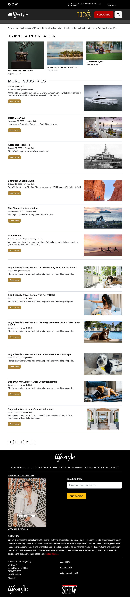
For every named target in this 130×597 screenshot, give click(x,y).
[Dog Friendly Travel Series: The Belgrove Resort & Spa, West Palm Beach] (103, 332)
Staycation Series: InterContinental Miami (30, 409)
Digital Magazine (111, 4)
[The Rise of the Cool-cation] (103, 218)
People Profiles (94, 467)
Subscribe (103, 14)
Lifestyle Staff (27, 90)
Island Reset (14, 235)
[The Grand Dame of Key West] (26, 55)
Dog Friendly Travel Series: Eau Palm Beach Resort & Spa (39, 354)
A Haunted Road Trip (19, 145)
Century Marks (16, 86)
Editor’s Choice (20, 467)
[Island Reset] (103, 245)
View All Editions (18, 529)
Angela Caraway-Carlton (32, 239)
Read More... (52, 554)
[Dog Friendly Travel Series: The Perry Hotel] (103, 305)
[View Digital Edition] (27, 502)
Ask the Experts (41, 467)
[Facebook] (9, 4)
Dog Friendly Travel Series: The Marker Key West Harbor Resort (42, 267)
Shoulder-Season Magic (21, 181)
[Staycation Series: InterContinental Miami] (103, 419)
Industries (59, 467)
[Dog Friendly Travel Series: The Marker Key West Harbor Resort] (103, 277)
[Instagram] (13, 4)
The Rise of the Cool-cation (23, 208)
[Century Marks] (103, 98)
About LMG (65, 562)
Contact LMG (66, 567)
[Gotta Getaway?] (103, 128)
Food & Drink (75, 467)
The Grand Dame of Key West (21, 71)
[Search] (118, 14)
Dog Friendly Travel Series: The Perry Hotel (31, 295)
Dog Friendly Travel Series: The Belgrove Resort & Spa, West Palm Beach (44, 323)
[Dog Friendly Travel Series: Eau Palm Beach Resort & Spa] (103, 364)
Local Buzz (112, 467)
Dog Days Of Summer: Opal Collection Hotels (32, 382)
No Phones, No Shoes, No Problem (62, 67)
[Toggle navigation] (10, 15)
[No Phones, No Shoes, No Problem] (65, 54)
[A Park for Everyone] (104, 51)
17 (27, 442)
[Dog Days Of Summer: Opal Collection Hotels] (103, 392)
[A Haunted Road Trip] (103, 157)
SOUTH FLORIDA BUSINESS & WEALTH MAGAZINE (84, 4)
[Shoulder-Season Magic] (103, 191)
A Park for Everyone (94, 62)
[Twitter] (16, 4)
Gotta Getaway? (16, 118)
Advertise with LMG (69, 573)
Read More (14, 101)
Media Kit (12, 578)
